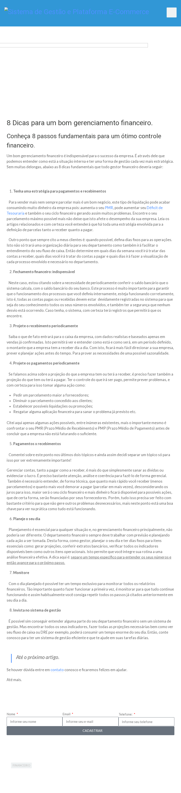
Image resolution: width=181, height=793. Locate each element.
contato (57, 670)
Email (66, 714)
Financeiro (21, 765)
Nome (11, 714)
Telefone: (126, 714)
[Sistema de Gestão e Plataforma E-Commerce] (76, 11)
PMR (109, 208)
